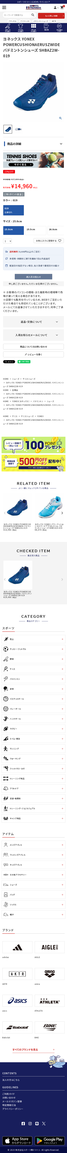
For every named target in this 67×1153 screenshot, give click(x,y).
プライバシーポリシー (12, 1108)
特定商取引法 (9, 1105)
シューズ (15, 378)
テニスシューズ (29, 378)
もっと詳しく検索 (51, 15)
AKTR (54, 21)
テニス (15, 416)
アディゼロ (12, 21)
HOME (6, 378)
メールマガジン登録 (12, 1101)
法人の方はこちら (11, 1079)
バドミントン (38, 401)
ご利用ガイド (8, 1093)
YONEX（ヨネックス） (20, 401)
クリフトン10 (24, 21)
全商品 (15, 390)
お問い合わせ (9, 1097)
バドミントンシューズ (40, 21)
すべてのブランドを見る (25, 1049)
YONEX (40, 416)
